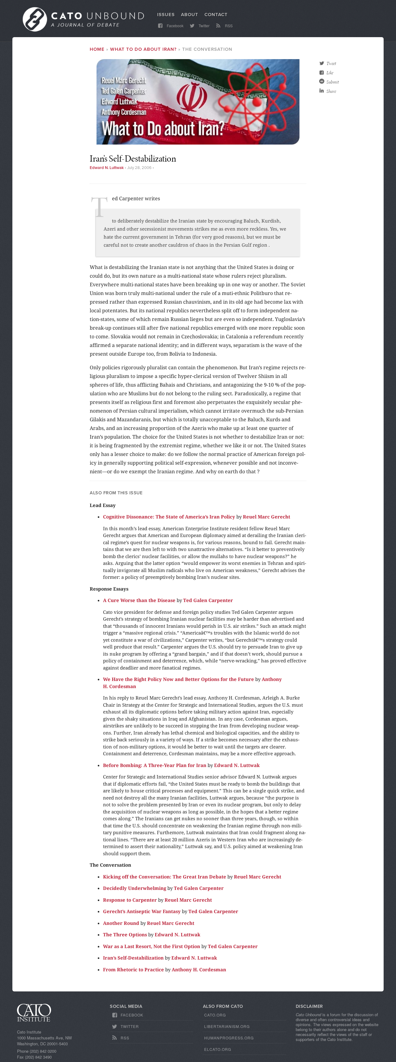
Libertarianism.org (227, 1026)
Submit (332, 82)
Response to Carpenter (130, 900)
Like (329, 73)
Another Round (121, 923)
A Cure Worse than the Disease (139, 600)
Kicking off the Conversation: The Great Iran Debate (164, 876)
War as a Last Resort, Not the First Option (151, 946)
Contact (216, 14)
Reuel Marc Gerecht (266, 517)
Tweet (331, 63)
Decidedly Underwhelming (134, 888)
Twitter (203, 25)
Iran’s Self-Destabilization (133, 958)
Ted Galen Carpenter (208, 600)
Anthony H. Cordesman (199, 969)
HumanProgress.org (229, 1037)
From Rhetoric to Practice (133, 969)
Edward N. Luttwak (107, 167)
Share (331, 91)
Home (97, 49)
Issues (166, 14)
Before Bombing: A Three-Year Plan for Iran (154, 765)
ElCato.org (217, 1049)
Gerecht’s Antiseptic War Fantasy (142, 911)
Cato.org (215, 1014)
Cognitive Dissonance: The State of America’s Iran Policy (169, 517)
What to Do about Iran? (143, 49)
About (189, 14)
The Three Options (125, 934)
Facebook (174, 25)
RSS (228, 25)
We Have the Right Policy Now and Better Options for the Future (178, 679)
